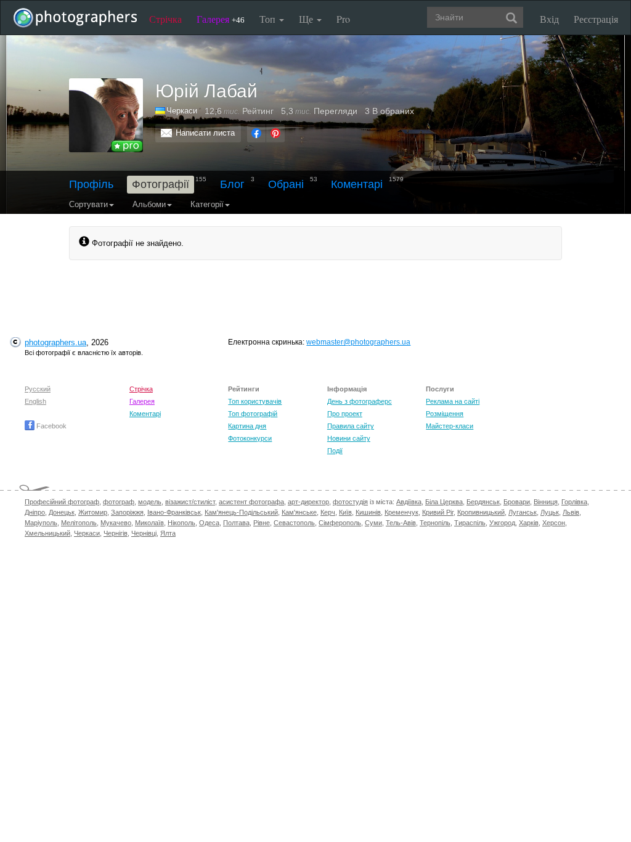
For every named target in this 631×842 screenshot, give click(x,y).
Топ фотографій (252, 413)
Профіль (91, 184)
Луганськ (522, 512)
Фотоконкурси (250, 438)
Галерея (221, 18)
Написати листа (205, 132)
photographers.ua (55, 342)
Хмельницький (47, 533)
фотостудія (350, 501)
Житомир (92, 512)
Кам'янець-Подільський (241, 512)
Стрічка (165, 18)
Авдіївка (408, 501)
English (35, 401)
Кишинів (368, 512)
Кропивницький (481, 512)
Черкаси (87, 533)
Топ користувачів (255, 401)
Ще (307, 18)
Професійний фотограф (62, 501)
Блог (232, 184)
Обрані (286, 184)
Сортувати (88, 204)
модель (149, 501)
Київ (345, 512)
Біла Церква (444, 501)
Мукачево (115, 522)
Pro (343, 18)
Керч (327, 512)
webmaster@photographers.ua (358, 342)
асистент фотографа (251, 501)
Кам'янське (299, 512)
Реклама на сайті (452, 401)
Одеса (209, 522)
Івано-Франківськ (174, 512)
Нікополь (181, 522)
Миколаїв (149, 522)
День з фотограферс (359, 401)
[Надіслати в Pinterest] (275, 133)
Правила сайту (350, 426)
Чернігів (116, 533)
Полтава (236, 522)
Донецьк (62, 512)
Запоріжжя (127, 512)
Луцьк (549, 512)
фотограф (118, 501)
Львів (571, 512)
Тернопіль (435, 522)
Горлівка (574, 501)
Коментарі (357, 184)
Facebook (51, 426)
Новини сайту (348, 438)
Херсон (553, 522)
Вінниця (546, 501)
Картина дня (247, 426)
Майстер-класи (449, 426)
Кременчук (401, 512)
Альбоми (149, 204)
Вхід (549, 18)
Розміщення (444, 413)
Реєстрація (596, 18)
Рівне (261, 522)
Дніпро (35, 512)
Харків (529, 522)
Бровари (516, 501)
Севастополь (294, 522)
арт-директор (308, 501)
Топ (268, 18)
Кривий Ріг (438, 512)
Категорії (207, 204)
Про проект (344, 413)
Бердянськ (483, 501)
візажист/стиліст (190, 501)
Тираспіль (470, 522)
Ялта (168, 533)
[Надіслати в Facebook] (256, 133)
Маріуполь (41, 522)
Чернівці (144, 533)
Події (335, 450)
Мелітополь (79, 522)
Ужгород (502, 522)
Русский (38, 389)
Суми (373, 522)
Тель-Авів (401, 522)
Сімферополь (340, 522)
